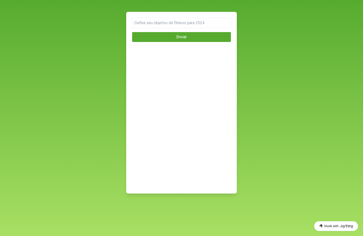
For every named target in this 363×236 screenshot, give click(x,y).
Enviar (181, 37)
